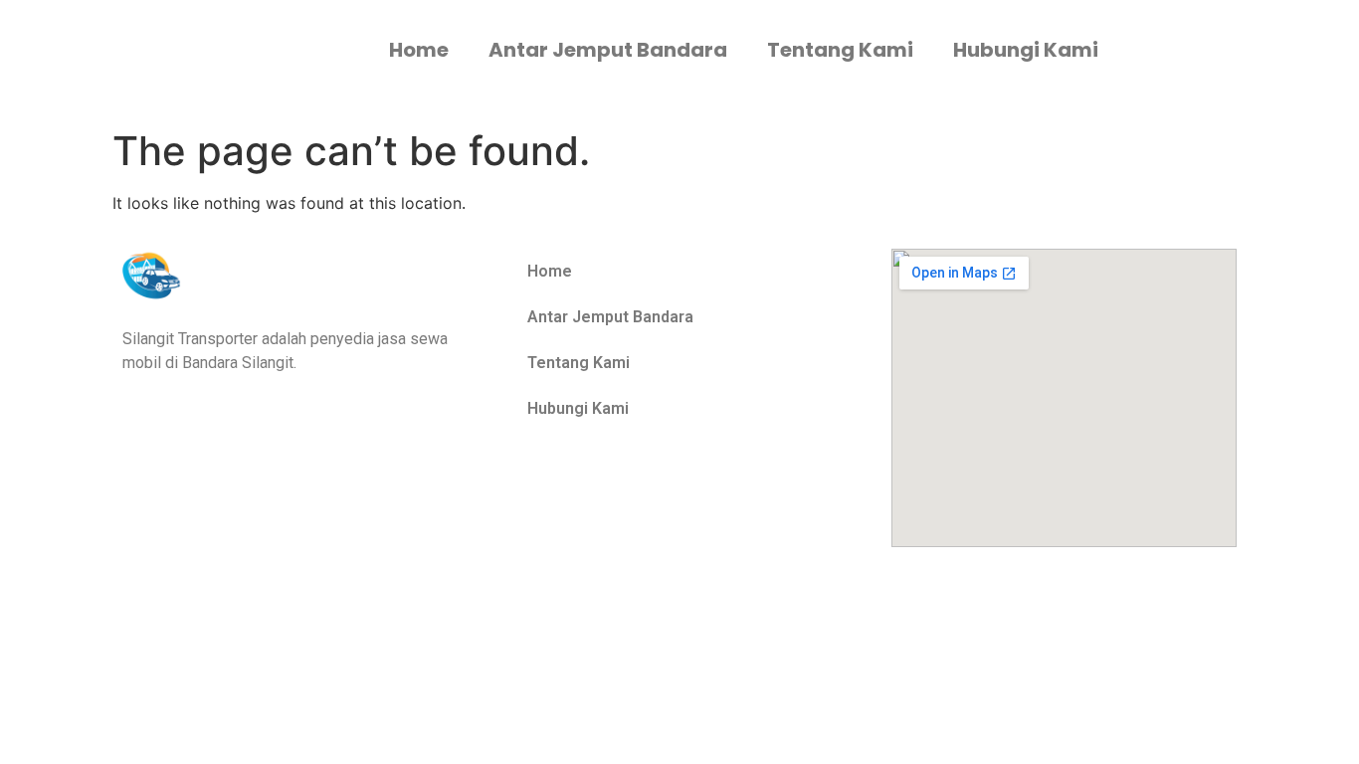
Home (419, 50)
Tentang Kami (840, 50)
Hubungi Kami (1025, 50)
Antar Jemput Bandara (607, 50)
